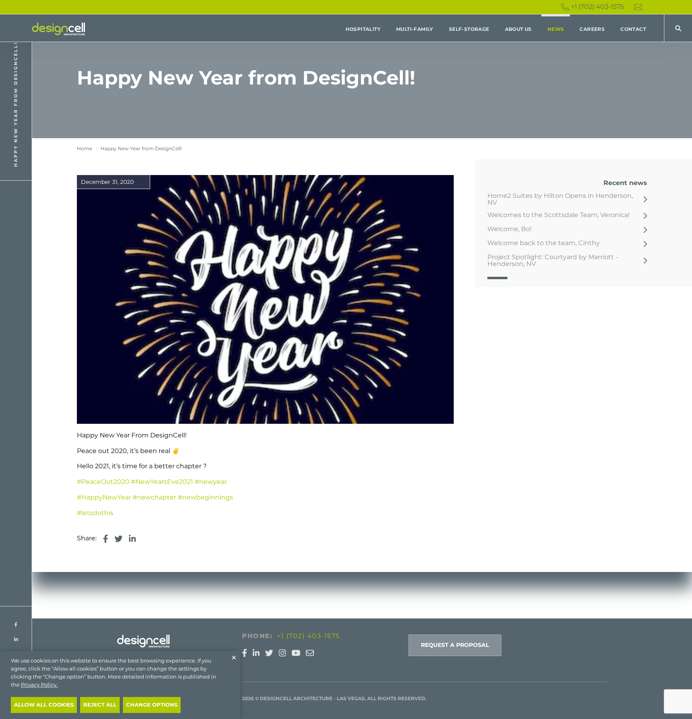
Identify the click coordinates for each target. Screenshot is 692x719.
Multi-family (414, 29)
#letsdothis (95, 513)
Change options (151, 705)
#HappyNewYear (104, 497)
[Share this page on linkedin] (132, 538)
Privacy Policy (39, 685)
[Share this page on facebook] (105, 538)
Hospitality (363, 29)
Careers (592, 29)
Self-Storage (469, 29)
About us (518, 29)
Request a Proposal (455, 645)
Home (84, 148)
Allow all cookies (44, 705)
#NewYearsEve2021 (162, 481)
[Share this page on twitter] (119, 538)
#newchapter (154, 497)
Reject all (100, 705)
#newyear (211, 481)
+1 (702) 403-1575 (597, 6)
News (555, 29)
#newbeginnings (205, 497)
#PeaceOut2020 (103, 481)
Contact (633, 29)
